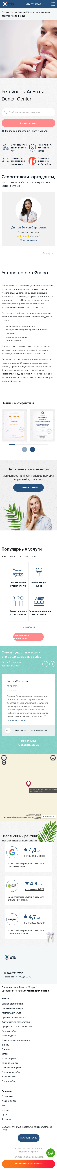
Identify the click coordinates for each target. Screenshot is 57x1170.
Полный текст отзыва (17, 720)
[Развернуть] (53, 758)
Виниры (5, 1045)
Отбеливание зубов (11, 1067)
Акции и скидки (9, 1101)
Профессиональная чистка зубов (18, 1026)
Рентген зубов (9, 1081)
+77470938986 (33, 4)
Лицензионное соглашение (33, 815)
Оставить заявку (28, 487)
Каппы (5, 1054)
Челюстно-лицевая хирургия (16, 1040)
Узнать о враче (28, 240)
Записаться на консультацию (21, 636)
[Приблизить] (4, 757)
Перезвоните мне (28, 1138)
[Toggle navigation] (53, 4)
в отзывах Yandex (34, 922)
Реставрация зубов (11, 1072)
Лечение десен (9, 1036)
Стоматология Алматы (14, 12)
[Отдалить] (4, 762)
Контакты (6, 1119)
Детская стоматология (12, 1004)
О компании (7, 1096)
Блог (4, 1105)
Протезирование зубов (13, 1017)
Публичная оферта (28, 1152)
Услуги (30, 12)
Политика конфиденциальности (28, 1157)
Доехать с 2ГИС (49, 816)
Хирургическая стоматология (16, 1022)
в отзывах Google (34, 855)
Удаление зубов (9, 1077)
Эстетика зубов (9, 1031)
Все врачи (48, 253)
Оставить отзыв (28, 744)
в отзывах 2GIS (34, 889)
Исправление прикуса (12, 1008)
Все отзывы (28, 740)
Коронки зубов (9, 1058)
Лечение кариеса (10, 1063)
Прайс (5, 1114)
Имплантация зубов (11, 1013)
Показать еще (28, 627)
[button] (12, 444)
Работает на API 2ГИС (34, 814)
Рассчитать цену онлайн (28, 1164)
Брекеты (6, 1049)
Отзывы (5, 1110)
